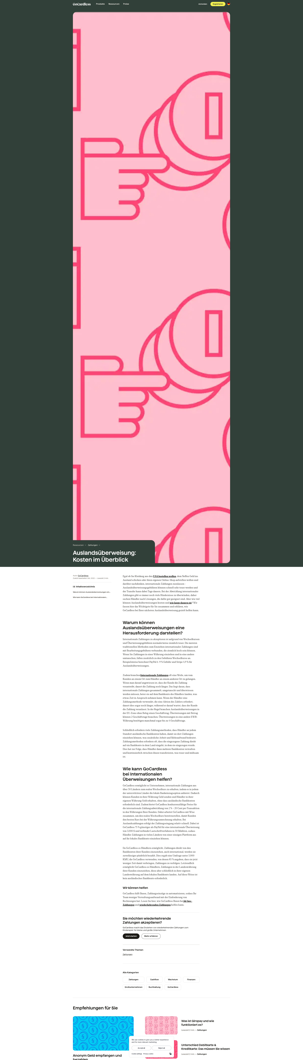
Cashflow (154, 980)
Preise (126, 4)
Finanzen (191, 980)
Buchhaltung (154, 987)
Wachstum (173, 980)
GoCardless (83, 576)
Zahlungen (93, 545)
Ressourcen (114, 4)
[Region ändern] (228, 3)
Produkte (100, 4)
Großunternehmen (133, 987)
